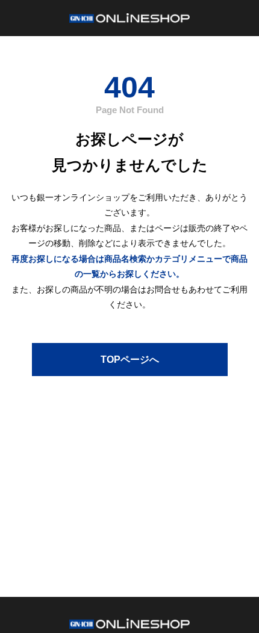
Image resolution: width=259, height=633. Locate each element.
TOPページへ (130, 359)
